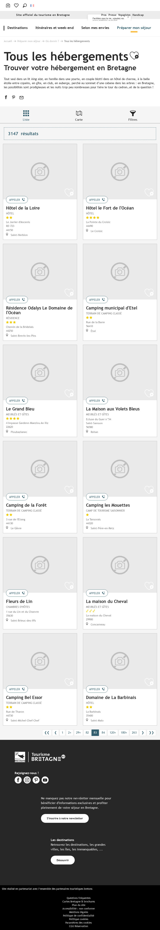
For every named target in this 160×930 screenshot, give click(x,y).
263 (134, 732)
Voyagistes (124, 14)
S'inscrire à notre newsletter (65, 818)
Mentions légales (78, 912)
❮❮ (46, 732)
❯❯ (151, 732)
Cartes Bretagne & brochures (78, 901)
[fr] (32, 5)
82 (87, 732)
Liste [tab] (26, 119)
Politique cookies (78, 919)
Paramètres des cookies (78, 922)
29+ (78, 732)
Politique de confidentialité (78, 915)
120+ (113, 732)
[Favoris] (16, 5)
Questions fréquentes (79, 898)
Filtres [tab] (132, 119)
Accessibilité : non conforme (78, 908)
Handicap (138, 14)
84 (103, 732)
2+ (69, 732)
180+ (124, 732)
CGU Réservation (78, 926)
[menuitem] (18, 28)
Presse (112, 14)
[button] (24, 5)
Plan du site (78, 905)
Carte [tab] (79, 119)
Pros (104, 14)
